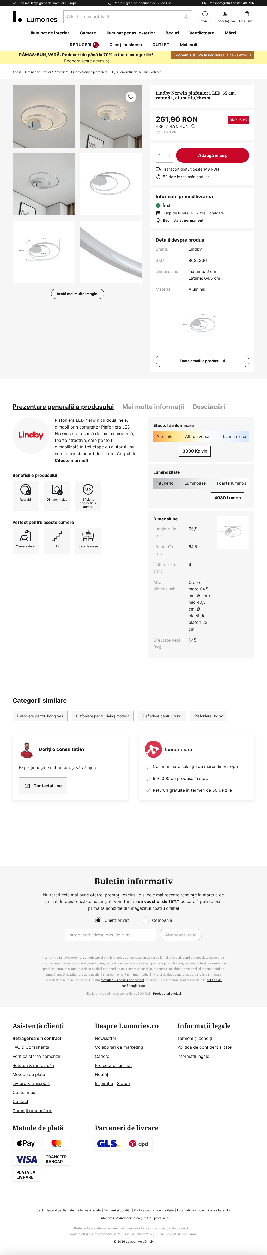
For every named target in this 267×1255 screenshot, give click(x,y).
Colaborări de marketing (119, 1047)
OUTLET (160, 44)
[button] (44, 184)
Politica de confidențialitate (204, 1047)
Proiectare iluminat (113, 1065)
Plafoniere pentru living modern (102, 715)
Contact (20, 1101)
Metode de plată (29, 1074)
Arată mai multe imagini (78, 293)
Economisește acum (84, 61)
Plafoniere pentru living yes (40, 715)
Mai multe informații (153, 406)
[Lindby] (31, 435)
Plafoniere (61, 72)
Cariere (102, 1056)
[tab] (63, 407)
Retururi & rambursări (33, 1065)
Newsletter (105, 1038)
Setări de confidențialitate (55, 1210)
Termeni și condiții (195, 1038)
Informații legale (193, 1056)
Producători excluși (167, 993)
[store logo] (35, 16)
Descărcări (208, 406)
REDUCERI (80, 44)
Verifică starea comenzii (36, 1056)
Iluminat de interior (37, 72)
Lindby (195, 249)
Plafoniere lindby (209, 715)
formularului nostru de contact (122, 980)
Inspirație (104, 1083)
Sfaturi (123, 1083)
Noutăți (102, 1074)
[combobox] (128, 17)
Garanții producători (32, 1110)
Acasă (17, 72)
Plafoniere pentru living (161, 715)
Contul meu (24, 1092)
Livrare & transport (31, 1083)
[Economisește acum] (133, 57)
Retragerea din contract (37, 1038)
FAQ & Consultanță (31, 1047)
